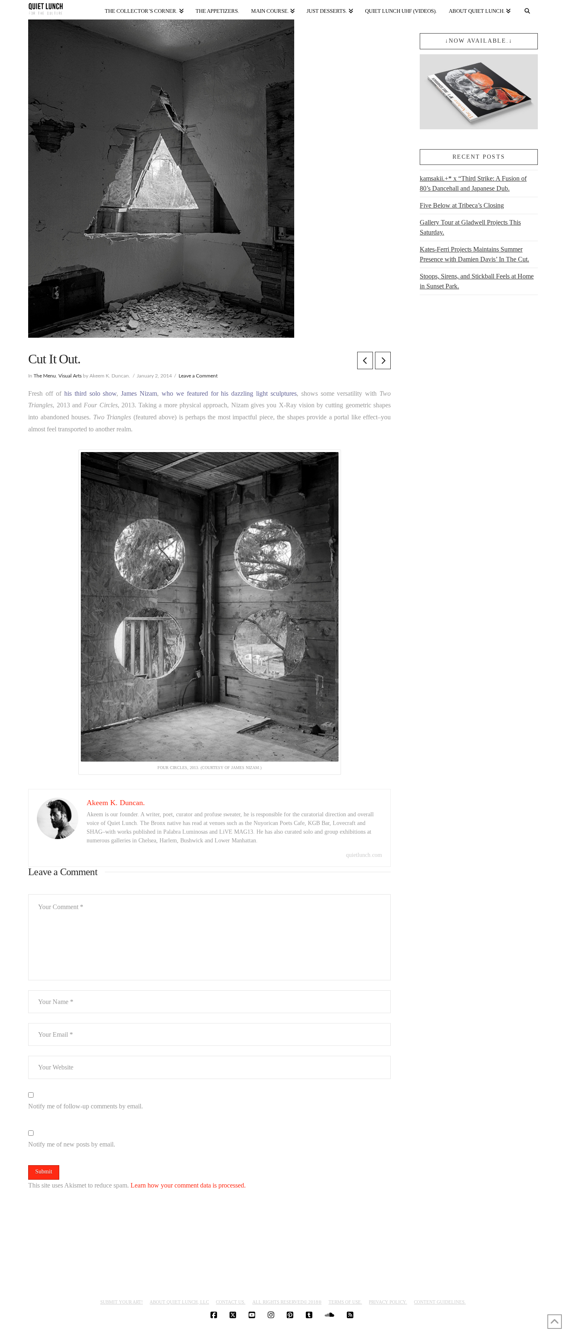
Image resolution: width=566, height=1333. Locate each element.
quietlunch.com (364, 855)
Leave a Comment (198, 375)
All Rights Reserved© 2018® (287, 1301)
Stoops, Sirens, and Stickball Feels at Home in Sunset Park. (477, 281)
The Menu (45, 375)
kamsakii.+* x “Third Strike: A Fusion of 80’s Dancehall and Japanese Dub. (473, 183)
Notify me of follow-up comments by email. (85, 1106)
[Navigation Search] (527, 9)
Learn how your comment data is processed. (188, 1185)
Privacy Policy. (388, 1301)
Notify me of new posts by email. (71, 1144)
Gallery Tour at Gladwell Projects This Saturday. (470, 227)
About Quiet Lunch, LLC (179, 1301)
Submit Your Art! (121, 1301)
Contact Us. (230, 1301)
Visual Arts (70, 375)
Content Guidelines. (440, 1301)
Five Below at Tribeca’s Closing (462, 205)
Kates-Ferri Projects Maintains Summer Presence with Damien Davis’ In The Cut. (474, 254)
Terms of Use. (345, 1301)
